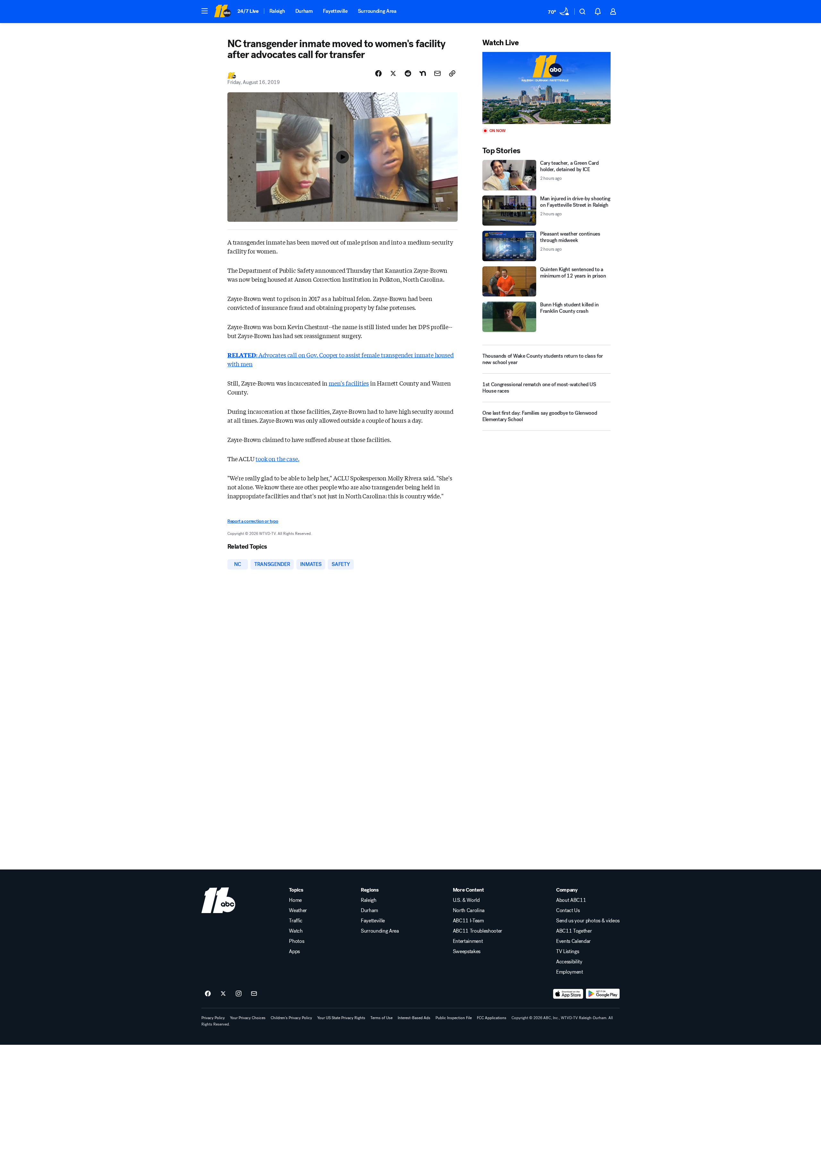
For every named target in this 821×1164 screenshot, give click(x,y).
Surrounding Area (377, 11)
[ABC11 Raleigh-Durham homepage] (222, 11)
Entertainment (468, 941)
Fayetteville (335, 11)
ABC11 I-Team (468, 920)
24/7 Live (248, 11)
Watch (295, 931)
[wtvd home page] (218, 900)
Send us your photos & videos (588, 920)
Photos (296, 941)
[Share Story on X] (393, 73)
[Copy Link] (452, 73)
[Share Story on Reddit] (407, 73)
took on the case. (277, 458)
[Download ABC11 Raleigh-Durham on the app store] (568, 994)
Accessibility (569, 961)
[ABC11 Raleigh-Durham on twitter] (223, 993)
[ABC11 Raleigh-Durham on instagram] (238, 993)
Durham (304, 11)
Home (295, 900)
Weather (298, 910)
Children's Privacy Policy (291, 1018)
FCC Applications (491, 1018)
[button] (204, 10)
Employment (569, 972)
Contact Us (568, 910)
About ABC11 (571, 900)
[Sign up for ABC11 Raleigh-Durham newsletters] (254, 993)
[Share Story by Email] (437, 73)
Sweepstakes (466, 951)
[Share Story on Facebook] (378, 73)
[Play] (546, 88)
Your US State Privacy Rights (341, 1018)
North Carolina (469, 910)
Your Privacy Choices (248, 1018)
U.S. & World (466, 900)
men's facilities (349, 383)
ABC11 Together (574, 931)
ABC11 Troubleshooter (478, 931)
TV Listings (567, 951)
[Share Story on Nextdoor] (422, 73)
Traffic (295, 920)
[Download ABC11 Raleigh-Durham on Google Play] (603, 994)
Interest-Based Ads (414, 1018)
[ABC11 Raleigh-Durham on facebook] (207, 993)
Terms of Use (381, 1018)
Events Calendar (573, 941)
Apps (294, 951)
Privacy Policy (213, 1018)
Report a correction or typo (252, 521)
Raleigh (277, 11)
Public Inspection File (454, 1018)
